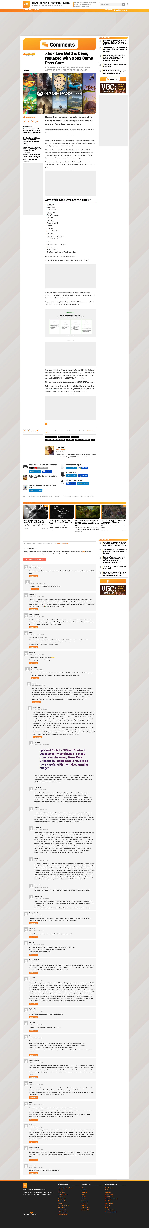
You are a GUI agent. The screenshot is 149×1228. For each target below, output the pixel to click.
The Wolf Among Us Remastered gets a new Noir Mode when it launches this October (61, 522)
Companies (85, 1201)
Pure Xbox (108, 1201)
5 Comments (44, 528)
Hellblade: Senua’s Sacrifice (56, 236)
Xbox (42, 5)
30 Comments (30, 117)
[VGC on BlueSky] (121, 10)
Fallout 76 (50, 220)
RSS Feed (60, 1203)
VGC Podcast (62, 1209)
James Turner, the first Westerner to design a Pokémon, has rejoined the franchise (115, 49)
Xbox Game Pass (64, 437)
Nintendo (48, 5)
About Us (61, 1190)
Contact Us (61, 1196)
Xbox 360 (74, 302)
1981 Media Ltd (29, 1189)
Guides (66, 3)
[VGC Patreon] (115, 10)
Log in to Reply (33, 576)
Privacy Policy (62, 1198)
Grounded (50, 228)
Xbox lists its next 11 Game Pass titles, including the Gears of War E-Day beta (32, 149)
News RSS (84, 1205)
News (35, 3)
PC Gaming (55, 5)
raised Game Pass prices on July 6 (63, 370)
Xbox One (70, 155)
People (84, 1196)
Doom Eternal (51, 212)
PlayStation (36, 5)
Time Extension (109, 1209)
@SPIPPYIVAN (60, 451)
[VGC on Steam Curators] (127, 10)
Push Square (109, 1203)
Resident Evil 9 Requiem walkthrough (85, 2)
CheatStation (109, 1187)
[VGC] (26, 4)
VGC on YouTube (63, 1214)
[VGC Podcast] (117, 10)
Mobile (61, 5)
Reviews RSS (85, 1209)
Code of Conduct (63, 1194)
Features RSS (85, 1207)
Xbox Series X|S (59, 155)
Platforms (84, 1203)
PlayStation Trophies (111, 1198)
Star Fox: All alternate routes (82, 4)
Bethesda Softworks (83, 439)
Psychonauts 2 (52, 247)
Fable (49, 215)
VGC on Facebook (63, 1205)
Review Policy (62, 1201)
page (83, 551)
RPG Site (107, 1205)
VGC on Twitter (62, 1212)
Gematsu (108, 1192)
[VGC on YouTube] (123, 10)
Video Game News (29, 53)
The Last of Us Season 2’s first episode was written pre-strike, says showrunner (113, 522)
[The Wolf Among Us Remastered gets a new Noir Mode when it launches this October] (61, 512)
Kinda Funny (109, 1194)
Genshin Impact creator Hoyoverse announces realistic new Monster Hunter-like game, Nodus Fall (114, 72)
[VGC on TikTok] (125, 10)
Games (84, 1198)
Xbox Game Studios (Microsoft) (55, 439)
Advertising (61, 1192)
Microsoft (48, 260)
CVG (106, 1190)
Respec (107, 1207)
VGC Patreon (62, 1207)
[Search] (123, 4)
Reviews (44, 3)
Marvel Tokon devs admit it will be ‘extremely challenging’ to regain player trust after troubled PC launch (115, 42)
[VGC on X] (119, 10)
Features (56, 3)
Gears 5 (49, 225)
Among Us (50, 204)
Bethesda (48, 152)
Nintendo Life (109, 1196)
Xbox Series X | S (51, 437)
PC (46, 382)
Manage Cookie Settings (65, 1187)
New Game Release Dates (81, 6)
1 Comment (123, 530)
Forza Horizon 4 (52, 223)
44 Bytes (34, 1213)
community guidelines (62, 543)
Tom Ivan (26, 70)
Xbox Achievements (111, 1212)
